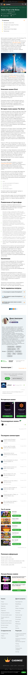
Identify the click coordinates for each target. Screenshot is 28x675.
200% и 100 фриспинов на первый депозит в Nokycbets (18, 585)
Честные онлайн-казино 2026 (7, 564)
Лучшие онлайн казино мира (7, 558)
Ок (23, 672)
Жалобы (17, 628)
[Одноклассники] (13, 309)
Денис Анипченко (11, 11)
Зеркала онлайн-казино (6, 620)
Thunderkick (14, 520)
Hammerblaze (15, 525)
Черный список (4, 604)
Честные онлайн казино (6, 615)
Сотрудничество (4, 633)
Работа (2, 635)
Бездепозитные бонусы (6, 623)
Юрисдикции (18, 617)
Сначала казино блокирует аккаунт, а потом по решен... (10, 440)
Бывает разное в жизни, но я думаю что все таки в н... (10, 467)
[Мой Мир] (12, 309)
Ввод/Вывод (18, 604)
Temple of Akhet (15, 518)
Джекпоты (3, 608)
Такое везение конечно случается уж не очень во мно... (11, 453)
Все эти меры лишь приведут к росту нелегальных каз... (10, 502)
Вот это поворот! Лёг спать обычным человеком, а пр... (10, 474)
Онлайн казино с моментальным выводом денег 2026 (12, 560)
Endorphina (14, 513)
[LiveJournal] (10, 309)
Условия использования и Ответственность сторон (20, 635)
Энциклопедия (4, 627)
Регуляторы (18, 619)
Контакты (17, 646)
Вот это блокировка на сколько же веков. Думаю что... (11, 460)
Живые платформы (19, 608)
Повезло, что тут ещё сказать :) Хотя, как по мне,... (11, 481)
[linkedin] (10, 322)
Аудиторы (17, 621)
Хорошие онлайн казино (6, 557)
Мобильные (18, 623)
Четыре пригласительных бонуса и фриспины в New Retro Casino (19, 577)
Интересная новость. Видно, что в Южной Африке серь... (11, 495)
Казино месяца (18, 615)
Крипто (17, 606)
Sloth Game (14, 511)
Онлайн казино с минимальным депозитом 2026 (11, 562)
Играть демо (17, 515)
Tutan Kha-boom (15, 532)
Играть (7, 416)
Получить (19, 582)
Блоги (16, 626)
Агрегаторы (18, 610)
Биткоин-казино (4, 625)
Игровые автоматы (5, 612)
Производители (18, 601)
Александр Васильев (11, 361)
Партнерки (3, 638)
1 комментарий (5, 15)
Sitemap (17, 651)
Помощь (17, 643)
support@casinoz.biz (21, 1)
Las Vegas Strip (12, 76)
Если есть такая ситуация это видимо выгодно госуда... (10, 488)
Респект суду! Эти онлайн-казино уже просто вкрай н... (10, 447)
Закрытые (3, 606)
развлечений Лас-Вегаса (6, 163)
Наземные (17, 612)
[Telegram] (15, 309)
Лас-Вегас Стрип (17, 42)
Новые (2, 601)
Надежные (3, 610)
